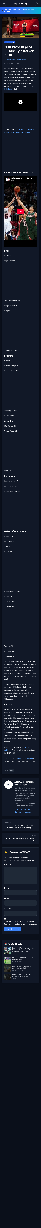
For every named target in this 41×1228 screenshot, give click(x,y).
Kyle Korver (9, 89)
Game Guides (10, 42)
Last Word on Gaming (24, 758)
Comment (8, 864)
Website (7, 909)
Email (7, 898)
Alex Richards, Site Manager (16, 59)
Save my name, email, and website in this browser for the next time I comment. (20, 922)
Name (7, 888)
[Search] (37, 3)
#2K (11, 770)
